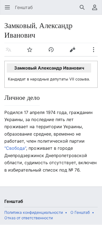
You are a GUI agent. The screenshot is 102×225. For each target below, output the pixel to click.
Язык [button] (10, 52)
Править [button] (74, 52)
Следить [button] (31, 52)
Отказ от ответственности (28, 217)
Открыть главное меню (9, 10)
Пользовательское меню (96, 10)
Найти (83, 10)
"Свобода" (15, 148)
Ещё (95, 52)
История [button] (52, 52)
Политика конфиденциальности (33, 212)
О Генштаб (80, 212)
